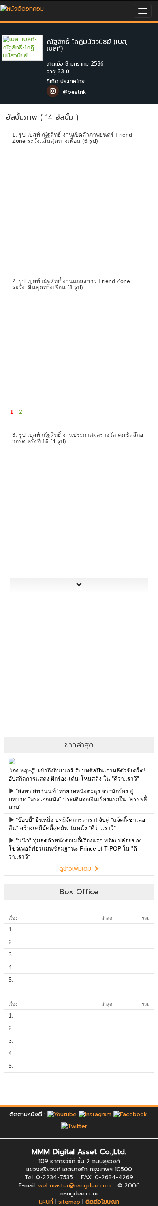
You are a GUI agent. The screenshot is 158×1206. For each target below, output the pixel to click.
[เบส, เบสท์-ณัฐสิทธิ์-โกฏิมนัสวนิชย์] (28, 47)
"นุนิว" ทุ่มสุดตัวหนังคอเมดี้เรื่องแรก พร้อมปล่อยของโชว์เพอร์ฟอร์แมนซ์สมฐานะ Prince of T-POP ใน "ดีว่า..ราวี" (75, 848)
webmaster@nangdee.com (74, 1185)
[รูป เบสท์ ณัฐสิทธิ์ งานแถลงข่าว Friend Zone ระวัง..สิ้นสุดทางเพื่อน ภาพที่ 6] (126, 373)
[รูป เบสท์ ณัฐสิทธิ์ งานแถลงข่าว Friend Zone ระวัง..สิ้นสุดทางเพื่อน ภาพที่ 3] (126, 320)
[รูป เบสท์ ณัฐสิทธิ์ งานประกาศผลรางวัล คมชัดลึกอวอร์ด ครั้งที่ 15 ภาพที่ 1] (31, 475)
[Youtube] (62, 1114)
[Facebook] (130, 1114)
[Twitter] (74, 1126)
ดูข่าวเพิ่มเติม (76, 869)
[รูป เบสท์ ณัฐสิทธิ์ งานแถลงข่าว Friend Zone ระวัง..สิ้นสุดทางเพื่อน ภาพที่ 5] (79, 373)
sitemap (69, 1202)
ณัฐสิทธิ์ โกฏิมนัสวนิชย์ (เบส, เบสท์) (87, 45)
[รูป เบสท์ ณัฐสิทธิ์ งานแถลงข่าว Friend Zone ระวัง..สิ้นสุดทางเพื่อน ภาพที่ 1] (31, 320)
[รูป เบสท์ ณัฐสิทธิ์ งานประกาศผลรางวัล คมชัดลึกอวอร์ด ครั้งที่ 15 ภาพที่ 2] (79, 475)
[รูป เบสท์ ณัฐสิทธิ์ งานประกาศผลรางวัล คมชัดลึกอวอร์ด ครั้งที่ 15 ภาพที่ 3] (126, 475)
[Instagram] (95, 1114)
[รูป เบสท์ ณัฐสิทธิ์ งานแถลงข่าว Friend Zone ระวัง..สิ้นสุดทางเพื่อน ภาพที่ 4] (31, 373)
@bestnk (74, 92)
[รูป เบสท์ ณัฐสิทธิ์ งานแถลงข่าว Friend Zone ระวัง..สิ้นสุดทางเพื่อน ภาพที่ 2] (79, 320)
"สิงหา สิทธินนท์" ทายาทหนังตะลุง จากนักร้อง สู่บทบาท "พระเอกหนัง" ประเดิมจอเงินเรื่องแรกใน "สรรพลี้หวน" (78, 799)
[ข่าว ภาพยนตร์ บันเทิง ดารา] (22, 6)
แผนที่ (46, 1202)
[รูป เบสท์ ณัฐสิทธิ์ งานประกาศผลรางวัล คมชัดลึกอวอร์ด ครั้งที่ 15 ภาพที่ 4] (31, 527)
